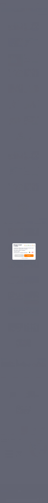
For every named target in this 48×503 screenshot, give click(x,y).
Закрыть (19, 255)
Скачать (29, 255)
